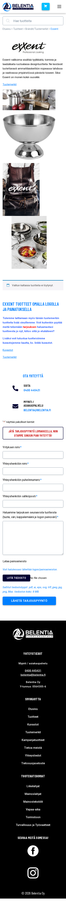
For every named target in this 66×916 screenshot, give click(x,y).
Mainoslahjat (33, 794)
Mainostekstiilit (33, 801)
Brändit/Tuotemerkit (36, 28)
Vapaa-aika (33, 809)
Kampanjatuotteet (33, 740)
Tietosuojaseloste (33, 763)
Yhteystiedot (33, 755)
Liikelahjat (33, 786)
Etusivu (7, 28)
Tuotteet (18, 28)
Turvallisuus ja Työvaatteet (33, 825)
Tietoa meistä (33, 747)
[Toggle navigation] (59, 6)
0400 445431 (32, 390)
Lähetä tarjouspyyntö (29, 600)
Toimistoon (33, 817)
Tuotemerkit (10, 84)
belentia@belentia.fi (37, 410)
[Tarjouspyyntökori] (45, 6)
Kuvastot (8, 350)
